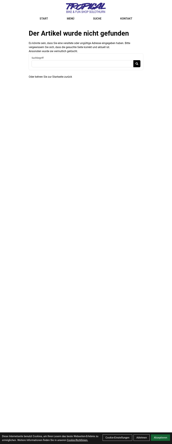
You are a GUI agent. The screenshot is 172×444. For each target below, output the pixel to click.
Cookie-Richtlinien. (77, 440)
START (44, 18)
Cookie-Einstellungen (117, 437)
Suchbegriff (38, 57)
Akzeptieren (160, 437)
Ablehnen (141, 437)
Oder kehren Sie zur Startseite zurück (50, 76)
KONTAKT (126, 18)
